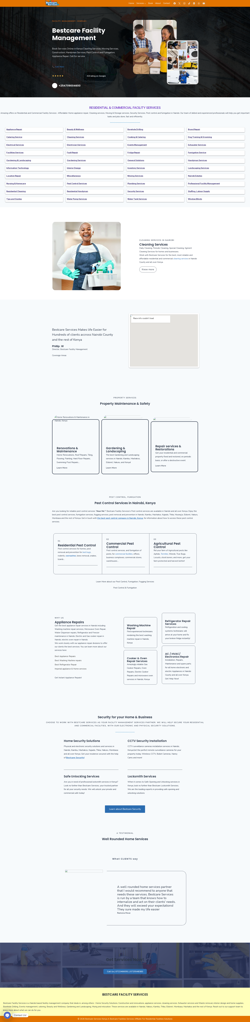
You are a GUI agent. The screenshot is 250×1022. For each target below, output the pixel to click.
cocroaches (71, 555)
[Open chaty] (7, 1015)
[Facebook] (175, 3)
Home (131, 3)
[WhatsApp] (199, 3)
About (158, 3)
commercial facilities (124, 554)
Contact (166, 3)
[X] (179, 3)
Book (150, 3)
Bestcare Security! (75, 757)
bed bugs (87, 552)
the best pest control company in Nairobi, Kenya (120, 518)
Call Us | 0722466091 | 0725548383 (125, 971)
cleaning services (180, 258)
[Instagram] (184, 3)
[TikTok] (189, 3)
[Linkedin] (194, 3)
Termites (164, 554)
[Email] (204, 3)
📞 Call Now (58, 66)
